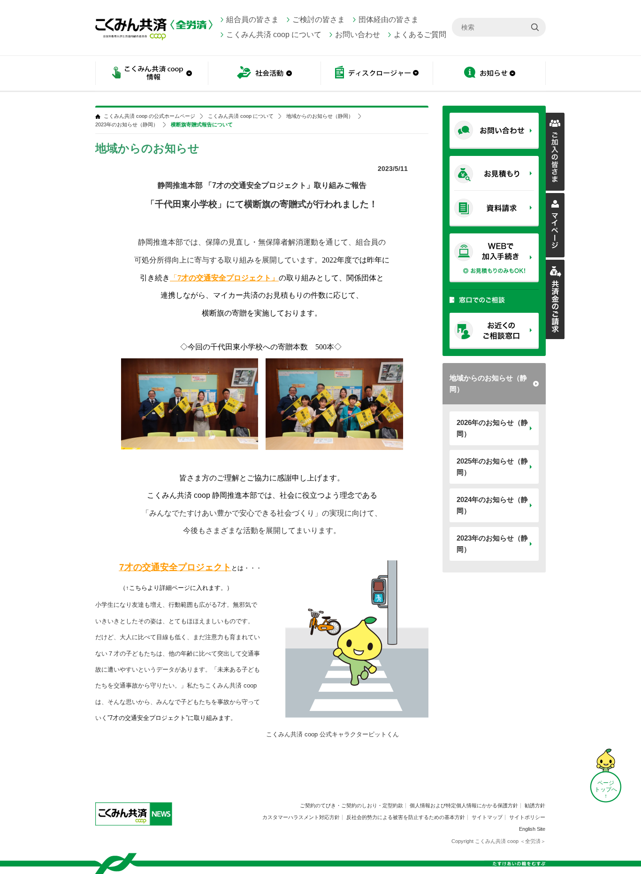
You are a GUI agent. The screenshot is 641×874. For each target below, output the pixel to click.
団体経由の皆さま (389, 19)
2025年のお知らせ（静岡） (492, 466)
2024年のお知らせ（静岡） (492, 505)
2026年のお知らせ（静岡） (492, 428)
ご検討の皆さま (318, 19)
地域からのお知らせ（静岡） (488, 383)
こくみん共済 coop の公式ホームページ (149, 116)
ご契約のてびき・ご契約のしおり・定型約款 (351, 805)
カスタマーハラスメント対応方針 (301, 817)
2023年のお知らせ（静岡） (492, 543)
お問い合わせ (357, 35)
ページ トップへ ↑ (606, 789)
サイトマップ (487, 817)
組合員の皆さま (252, 19)
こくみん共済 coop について (273, 35)
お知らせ (489, 74)
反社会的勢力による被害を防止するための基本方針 (405, 817)
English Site (532, 829)
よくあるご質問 (420, 35)
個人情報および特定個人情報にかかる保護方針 (464, 805)
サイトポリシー (527, 817)
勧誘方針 (535, 805)
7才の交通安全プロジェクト (175, 567)
